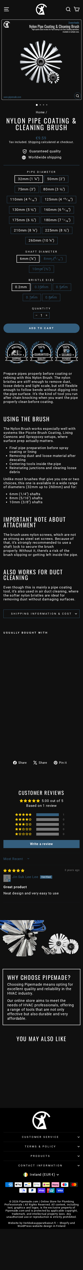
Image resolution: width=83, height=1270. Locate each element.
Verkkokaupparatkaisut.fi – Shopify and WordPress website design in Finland (46, 1224)
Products (40, 1155)
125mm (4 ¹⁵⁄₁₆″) (59, 199)
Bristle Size (41, 279)
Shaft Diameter (41, 251)
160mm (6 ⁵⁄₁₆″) (57, 210)
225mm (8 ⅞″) (57, 230)
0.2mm (21, 287)
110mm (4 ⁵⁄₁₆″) (23, 199)
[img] (14, 871)
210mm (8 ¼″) (25, 230)
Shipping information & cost (41, 613)
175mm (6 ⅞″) (24, 220)
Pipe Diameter (41, 171)
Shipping (34, 142)
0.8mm (51, 297)
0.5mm (62, 287)
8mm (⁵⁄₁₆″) (53, 259)
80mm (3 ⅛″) (54, 189)
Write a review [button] (41, 844)
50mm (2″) (56, 179)
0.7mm (32, 297)
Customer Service (40, 1136)
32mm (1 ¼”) (28, 179)
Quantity (41, 308)
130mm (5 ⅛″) (24, 210)
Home (40, 112)
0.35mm (42, 287)
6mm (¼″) (28, 259)
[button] (23, 814)
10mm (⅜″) (41, 269)
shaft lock (11, 547)
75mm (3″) (27, 189)
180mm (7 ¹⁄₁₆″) (57, 220)
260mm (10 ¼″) (41, 240)
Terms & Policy (40, 1146)
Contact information (40, 1165)
